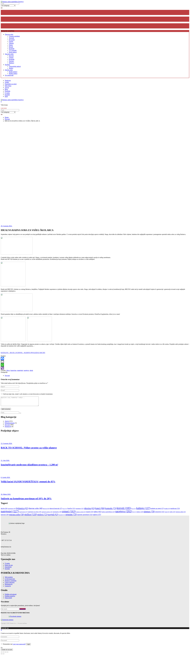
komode (110, 508)
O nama (7, 93)
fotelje (71, 508)
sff (134, 511)
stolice (30, 514)
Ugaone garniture (14, 36)
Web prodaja (9, 577)
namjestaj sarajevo (47, 512)
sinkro (139, 512)
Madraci (11, 63)
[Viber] (95, 368)
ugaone (71, 514)
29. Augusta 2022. (6, 226)
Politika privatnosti (10, 594)
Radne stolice (13, 73)
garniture (80, 508)
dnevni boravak (56, 508)
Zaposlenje (8, 567)
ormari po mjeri (81, 512)
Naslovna (8, 80)
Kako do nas (9, 565)
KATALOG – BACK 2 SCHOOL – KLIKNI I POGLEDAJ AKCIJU (23, 352)
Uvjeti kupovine (10, 579)
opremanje (57, 512)
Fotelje (11, 41)
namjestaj (10, 511)
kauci (100, 508)
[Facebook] (95, 358)
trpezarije (62, 514)
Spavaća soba (9, 54)
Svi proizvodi (9, 75)
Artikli (7, 82)
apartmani (12, 508)
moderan (175, 508)
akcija (4, 508)
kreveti (124, 508)
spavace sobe (16, 514)
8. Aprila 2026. (5, 477)
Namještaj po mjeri (11, 84)
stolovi (42, 514)
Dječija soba (9, 70)
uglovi (97, 514)
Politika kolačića (10, 596)
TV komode (13, 50)
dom (65, 508)
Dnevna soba (9, 34)
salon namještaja (108, 512)
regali (89, 512)
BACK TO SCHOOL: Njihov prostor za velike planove (29, 447)
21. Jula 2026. (5, 460)
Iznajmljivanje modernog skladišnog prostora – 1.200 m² (29, 464)
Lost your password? (19, 644)
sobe (172, 512)
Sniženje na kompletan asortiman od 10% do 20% (26, 498)
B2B (6, 96)
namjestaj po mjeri (34, 512)
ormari (69, 511)
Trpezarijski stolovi (15, 66)
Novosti (7, 375)
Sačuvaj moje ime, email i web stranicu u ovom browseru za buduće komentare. (28, 394)
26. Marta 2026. (6, 494)
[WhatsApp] (95, 364)
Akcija (7, 87)
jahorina (89, 508)
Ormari (11, 57)
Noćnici (11, 61)
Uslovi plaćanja (9, 582)
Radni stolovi (13, 72)
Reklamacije (8, 584)
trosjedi (53, 514)
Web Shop (8, 86)
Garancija (8, 586)
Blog (6, 89)
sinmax (149, 511)
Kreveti (11, 56)
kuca (133, 508)
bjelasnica (22, 508)
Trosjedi (11, 38)
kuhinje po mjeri (157, 508)
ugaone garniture (85, 514)
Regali (11, 47)
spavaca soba (181, 512)
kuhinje (143, 508)
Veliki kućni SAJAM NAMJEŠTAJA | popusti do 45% (28, 481)
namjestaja (23, 512)
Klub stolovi (13, 52)
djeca (8, 370)
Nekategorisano (10, 423)
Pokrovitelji (8, 598)
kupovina (13, 370)
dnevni (46, 508)
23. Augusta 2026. (6, 443)
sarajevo (26, 370)
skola (31, 370)
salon (97, 512)
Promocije (8, 426)
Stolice (11, 68)
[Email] (95, 361)
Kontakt (7, 94)
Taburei (11, 43)
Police (11, 45)
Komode (11, 48)
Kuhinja (7, 64)
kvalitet (167, 508)
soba (167, 512)
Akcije (7, 421)
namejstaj (20, 370)
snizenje (159, 512)
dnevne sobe (36, 508)
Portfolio (7, 91)
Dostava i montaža (10, 580)
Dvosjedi (12, 40)
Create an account (7, 649)
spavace (5, 514)
